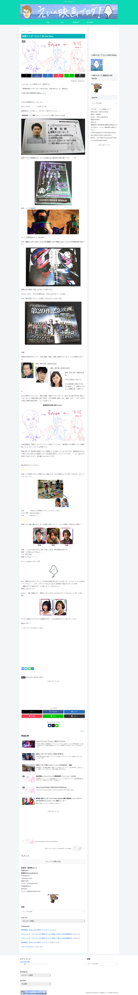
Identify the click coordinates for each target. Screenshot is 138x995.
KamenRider (30, 677)
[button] (80, 75)
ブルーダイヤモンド (27, 946)
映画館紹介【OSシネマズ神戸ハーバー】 (34, 930)
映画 (42, 677)
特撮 (24, 677)
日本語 (36, 677)
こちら (43, 93)
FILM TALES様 (25, 962)
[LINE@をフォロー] (56, 725)
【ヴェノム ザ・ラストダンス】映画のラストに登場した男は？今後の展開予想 (46, 934)
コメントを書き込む (53, 861)
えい (51, 930)
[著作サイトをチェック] (49, 725)
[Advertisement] (53, 651)
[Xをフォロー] (53, 725)
